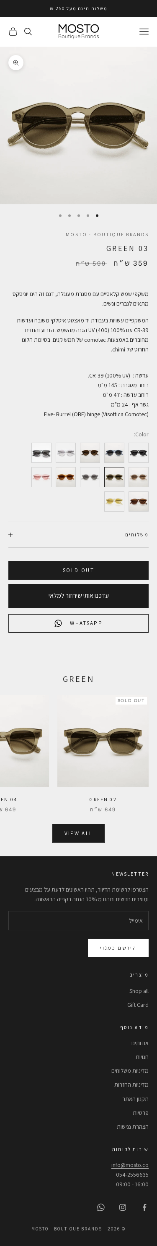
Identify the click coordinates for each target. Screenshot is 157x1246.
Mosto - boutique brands (107, 234)
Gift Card (138, 1004)
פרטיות (141, 1113)
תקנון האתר (135, 1099)
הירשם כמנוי (118, 947)
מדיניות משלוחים (130, 1070)
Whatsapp (86, 623)
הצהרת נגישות (133, 1126)
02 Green (102, 799)
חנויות (142, 1057)
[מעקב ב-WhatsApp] (101, 1207)
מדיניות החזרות (131, 1084)
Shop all (139, 991)
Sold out (78, 570)
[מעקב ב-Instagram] (122, 1207)
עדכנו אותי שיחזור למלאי (79, 595)
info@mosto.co (130, 1165)
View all (78, 833)
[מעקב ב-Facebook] (144, 1207)
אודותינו (140, 1043)
